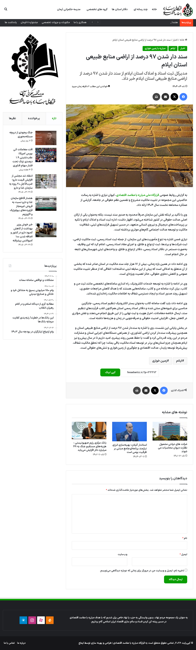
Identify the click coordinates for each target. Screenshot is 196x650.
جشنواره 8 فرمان (29, 22)
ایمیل (183, 554)
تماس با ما (9, 643)
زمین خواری (159, 361)
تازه (54, 118)
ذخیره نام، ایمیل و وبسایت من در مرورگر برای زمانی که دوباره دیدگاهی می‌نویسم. (142, 571)
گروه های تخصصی (97, 9)
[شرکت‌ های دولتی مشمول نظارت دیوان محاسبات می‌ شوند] (170, 431)
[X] (174, 97)
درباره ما (21, 643)
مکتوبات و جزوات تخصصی (56, 22)
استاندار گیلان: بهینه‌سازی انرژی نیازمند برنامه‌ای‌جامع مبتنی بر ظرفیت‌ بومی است (129, 448)
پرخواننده (34, 118)
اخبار (175, 40)
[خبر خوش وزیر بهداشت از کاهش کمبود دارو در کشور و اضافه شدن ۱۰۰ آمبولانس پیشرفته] (45, 230)
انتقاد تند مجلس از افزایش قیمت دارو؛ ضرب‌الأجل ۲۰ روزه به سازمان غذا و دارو (21, 182)
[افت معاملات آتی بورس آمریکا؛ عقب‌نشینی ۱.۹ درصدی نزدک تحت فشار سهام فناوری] (45, 155)
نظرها (12, 118)
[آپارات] (41, 620)
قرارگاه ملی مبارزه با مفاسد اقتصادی (137, 195)
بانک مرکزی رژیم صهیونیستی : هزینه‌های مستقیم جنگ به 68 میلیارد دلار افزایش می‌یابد (89, 446)
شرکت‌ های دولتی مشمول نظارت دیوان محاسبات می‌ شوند (172, 448)
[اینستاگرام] (32, 620)
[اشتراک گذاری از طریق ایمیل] (165, 97)
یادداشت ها (11, 22)
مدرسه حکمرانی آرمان (68, 9)
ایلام (173, 48)
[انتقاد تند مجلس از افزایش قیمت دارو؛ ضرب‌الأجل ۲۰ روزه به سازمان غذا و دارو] (45, 181)
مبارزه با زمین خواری (155, 48)
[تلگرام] (23, 620)
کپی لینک (110, 372)
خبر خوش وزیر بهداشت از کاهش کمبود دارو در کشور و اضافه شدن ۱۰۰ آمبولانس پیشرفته (22, 233)
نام (184, 538)
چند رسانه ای (141, 9)
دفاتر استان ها (119, 9)
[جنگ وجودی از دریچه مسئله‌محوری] (45, 138)
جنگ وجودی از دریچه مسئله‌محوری (21, 135)
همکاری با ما (80, 22)
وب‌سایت (122, 554)
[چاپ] (156, 97)
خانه (154, 9)
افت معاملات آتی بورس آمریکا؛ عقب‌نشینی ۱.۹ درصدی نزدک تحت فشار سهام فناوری (22, 158)
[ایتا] (50, 620)
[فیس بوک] (183, 97)
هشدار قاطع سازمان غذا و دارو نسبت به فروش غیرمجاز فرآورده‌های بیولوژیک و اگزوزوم (133, 22)
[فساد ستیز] (177, 10)
